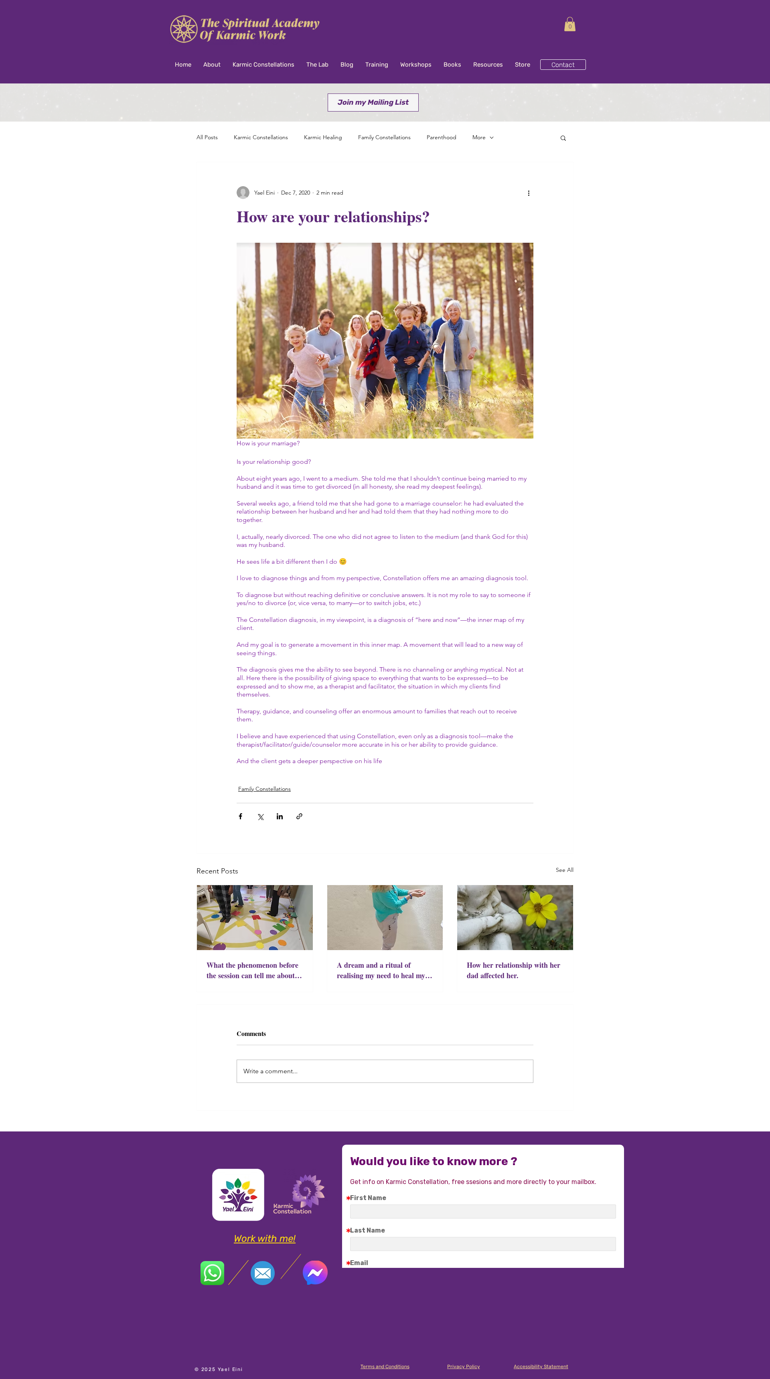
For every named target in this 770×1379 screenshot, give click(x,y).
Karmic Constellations (261, 137)
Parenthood (441, 137)
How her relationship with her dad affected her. (513, 970)
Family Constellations (384, 137)
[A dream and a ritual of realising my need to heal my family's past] (385, 917)
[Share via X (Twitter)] (260, 816)
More (479, 137)
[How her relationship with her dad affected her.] (515, 917)
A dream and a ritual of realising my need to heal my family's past (381, 970)
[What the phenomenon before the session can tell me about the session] (255, 917)
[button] (570, 24)
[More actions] (528, 192)
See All (564, 869)
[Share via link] (299, 816)
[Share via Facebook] (240, 816)
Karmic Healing (323, 137)
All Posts (207, 137)
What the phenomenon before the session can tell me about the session (252, 970)
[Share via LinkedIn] (280, 816)
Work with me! (265, 1238)
